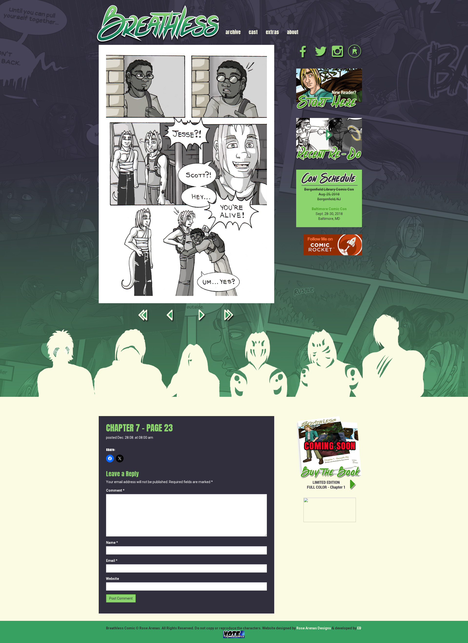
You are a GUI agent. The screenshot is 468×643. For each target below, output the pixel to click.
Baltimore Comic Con (329, 209)
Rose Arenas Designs (313, 628)
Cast (253, 32)
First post (143, 316)
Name (112, 543)
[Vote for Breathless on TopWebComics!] (234, 634)
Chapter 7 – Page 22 (170, 316)
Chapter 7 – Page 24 (202, 316)
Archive (233, 32)
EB (359, 628)
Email (111, 561)
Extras (272, 32)
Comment (115, 490)
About (292, 32)
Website (112, 579)
